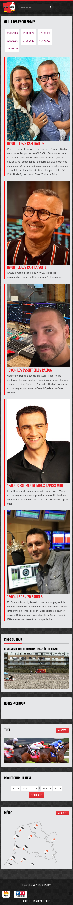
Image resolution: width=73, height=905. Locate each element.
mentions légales (41, 901)
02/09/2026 (44, 33)
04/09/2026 (28, 41)
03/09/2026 (12, 41)
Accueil (26, 901)
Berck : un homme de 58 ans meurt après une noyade (31, 649)
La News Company (42, 885)
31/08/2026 (12, 33)
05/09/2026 (44, 41)
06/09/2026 (12, 48)
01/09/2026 (28, 33)
